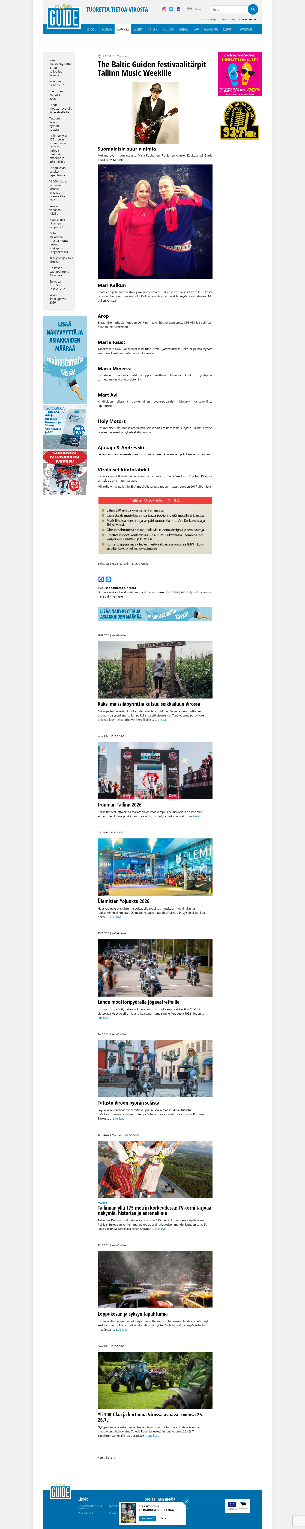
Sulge (186, 1501)
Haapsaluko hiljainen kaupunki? (57, 223)
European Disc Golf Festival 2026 (57, 285)
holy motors (194, 592)
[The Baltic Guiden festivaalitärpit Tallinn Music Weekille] (155, 113)
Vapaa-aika (123, 29)
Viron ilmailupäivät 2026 (57, 298)
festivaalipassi (176, 592)
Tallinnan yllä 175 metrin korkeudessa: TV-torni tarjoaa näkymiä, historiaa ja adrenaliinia (58, 149)
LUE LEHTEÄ (147, 1518)
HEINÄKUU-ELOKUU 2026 (156, 1510)
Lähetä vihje (227, 19)
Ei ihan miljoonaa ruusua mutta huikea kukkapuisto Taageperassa (58, 242)
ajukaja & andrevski (121, 592)
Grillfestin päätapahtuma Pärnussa (59, 271)
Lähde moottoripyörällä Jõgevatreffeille (60, 108)
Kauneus (107, 29)
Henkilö (184, 29)
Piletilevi (116, 596)
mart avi (207, 592)
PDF (164, 1518)
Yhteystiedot (85, 1513)
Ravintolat (246, 29)
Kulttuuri (168, 29)
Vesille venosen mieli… (55, 209)
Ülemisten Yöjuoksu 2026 (56, 95)
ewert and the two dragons (150, 592)
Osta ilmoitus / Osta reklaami (90, 1507)
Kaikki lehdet (247, 19)
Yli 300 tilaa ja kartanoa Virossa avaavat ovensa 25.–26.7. (58, 190)
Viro (196, 29)
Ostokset (91, 29)
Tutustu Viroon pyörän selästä (54, 123)
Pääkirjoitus (211, 29)
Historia (152, 29)
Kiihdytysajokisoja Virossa (61, 260)
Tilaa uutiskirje (207, 19)
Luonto (138, 29)
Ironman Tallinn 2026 (57, 83)
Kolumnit (228, 29)
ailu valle (103, 592)
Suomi (198, 9)
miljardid (103, 596)
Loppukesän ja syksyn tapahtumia (57, 171)
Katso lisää (105, 1458)
